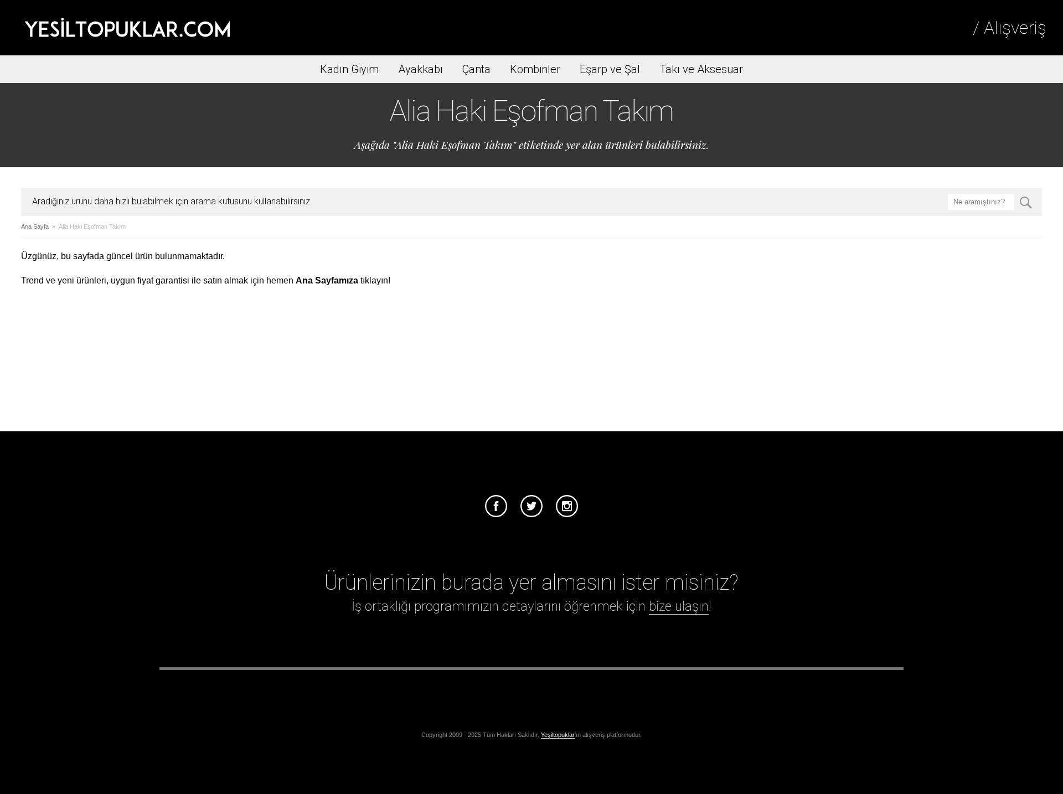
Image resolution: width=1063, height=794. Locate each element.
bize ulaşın (679, 606)
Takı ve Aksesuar (701, 69)
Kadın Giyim (349, 69)
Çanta (476, 69)
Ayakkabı (420, 69)
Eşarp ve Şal (610, 69)
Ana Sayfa (35, 226)
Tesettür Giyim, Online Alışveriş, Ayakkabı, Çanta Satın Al (127, 28)
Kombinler (535, 69)
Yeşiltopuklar (558, 734)
